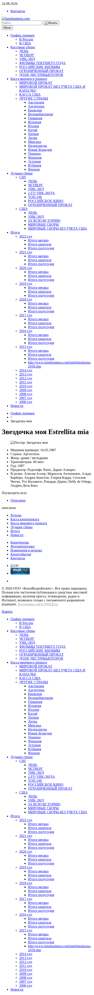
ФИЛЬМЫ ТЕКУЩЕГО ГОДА (42, 63)
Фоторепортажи (22, 546)
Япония (34, 169)
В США (25, 43)
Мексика (34, 142)
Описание (18, 500)
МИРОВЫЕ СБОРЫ (43, 224)
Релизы (15, 515)
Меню (7, 27)
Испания (34, 122)
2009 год (25, 390)
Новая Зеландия (40, 149)
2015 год (25, 347)
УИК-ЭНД (27, 59)
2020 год (25, 268)
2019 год (25, 283)
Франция (35, 157)
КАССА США (30, 94)
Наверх (7, 611)
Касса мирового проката (28, 79)
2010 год (25, 386)
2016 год (25, 331)
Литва (32, 138)
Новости (16, 406)
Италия (33, 126)
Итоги (15, 232)
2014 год (25, 370)
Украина (34, 153)
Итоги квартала (39, 244)
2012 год (25, 378)
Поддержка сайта (31, 604)
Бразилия (35, 110)
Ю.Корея (34, 165)
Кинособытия (20, 554)
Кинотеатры (19, 542)
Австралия (36, 102)
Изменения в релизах (26, 550)
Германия (35, 118)
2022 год (25, 236)
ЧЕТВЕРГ (26, 55)
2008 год (25, 394)
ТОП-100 (35, 197)
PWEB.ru (51, 604)
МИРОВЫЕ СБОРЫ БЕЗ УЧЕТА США (57, 228)
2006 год (25, 402)
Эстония (34, 161)
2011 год (25, 382)
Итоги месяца (38, 240)
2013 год (25, 374)
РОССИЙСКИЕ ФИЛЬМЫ (39, 67)
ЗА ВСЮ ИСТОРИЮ (44, 220)
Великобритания (40, 114)
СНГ (22, 177)
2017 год (25, 315)
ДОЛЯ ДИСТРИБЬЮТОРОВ (41, 75)
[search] (51, 23)
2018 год (25, 299)
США (23, 209)
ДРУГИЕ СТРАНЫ (33, 98)
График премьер (22, 35)
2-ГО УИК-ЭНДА (41, 193)
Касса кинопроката (24, 519)
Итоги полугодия (41, 248)
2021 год (25, 252)
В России (26, 39)
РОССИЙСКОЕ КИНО (45, 201)
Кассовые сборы (22, 47)
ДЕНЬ (23, 51)
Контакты (17, 11)
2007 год (25, 398)
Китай (32, 130)
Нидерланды (37, 146)
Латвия (33, 134)
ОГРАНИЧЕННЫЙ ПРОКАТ (41, 71)
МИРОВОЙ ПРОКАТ (35, 83)
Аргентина (36, 106)
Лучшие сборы (21, 173)
